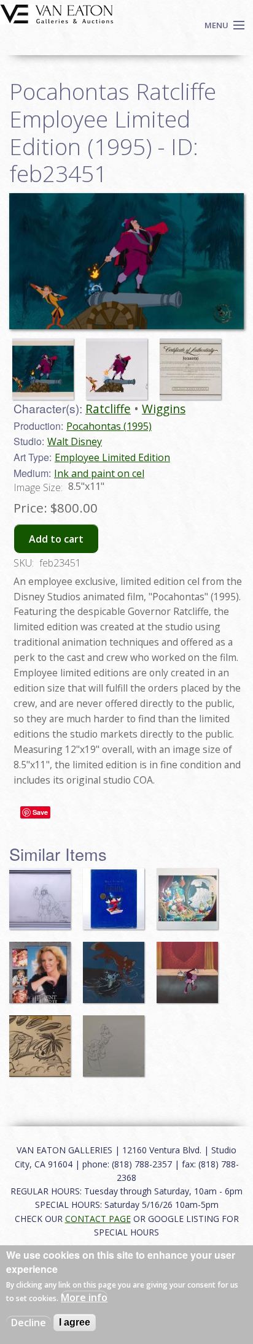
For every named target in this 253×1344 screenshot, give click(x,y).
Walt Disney (74, 441)
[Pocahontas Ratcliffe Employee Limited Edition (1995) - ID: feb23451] (46, 363)
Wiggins (163, 408)
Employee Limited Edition (112, 457)
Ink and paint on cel (99, 473)
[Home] (57, 13)
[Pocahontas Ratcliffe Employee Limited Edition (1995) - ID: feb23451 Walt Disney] (126, 260)
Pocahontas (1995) (109, 426)
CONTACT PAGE (98, 1218)
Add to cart (56, 539)
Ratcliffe (108, 408)
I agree (74, 1322)
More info (84, 1297)
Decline (28, 1322)
